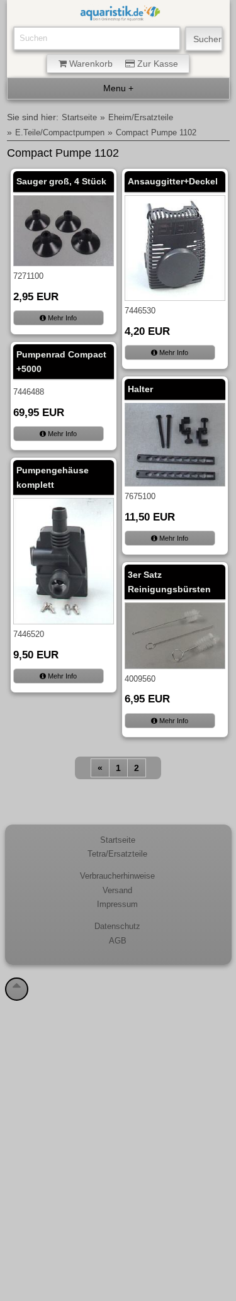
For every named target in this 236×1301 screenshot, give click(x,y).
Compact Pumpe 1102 (156, 132)
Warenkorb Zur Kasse (122, 64)
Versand (117, 890)
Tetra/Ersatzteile (117, 854)
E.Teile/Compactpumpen (59, 132)
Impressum (117, 904)
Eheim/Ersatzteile (140, 117)
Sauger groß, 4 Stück (61, 181)
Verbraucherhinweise (117, 876)
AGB (117, 941)
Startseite (79, 117)
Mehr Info (61, 318)
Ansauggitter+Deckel (173, 181)
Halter (140, 389)
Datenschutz (117, 926)
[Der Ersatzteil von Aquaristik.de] (120, 14)
